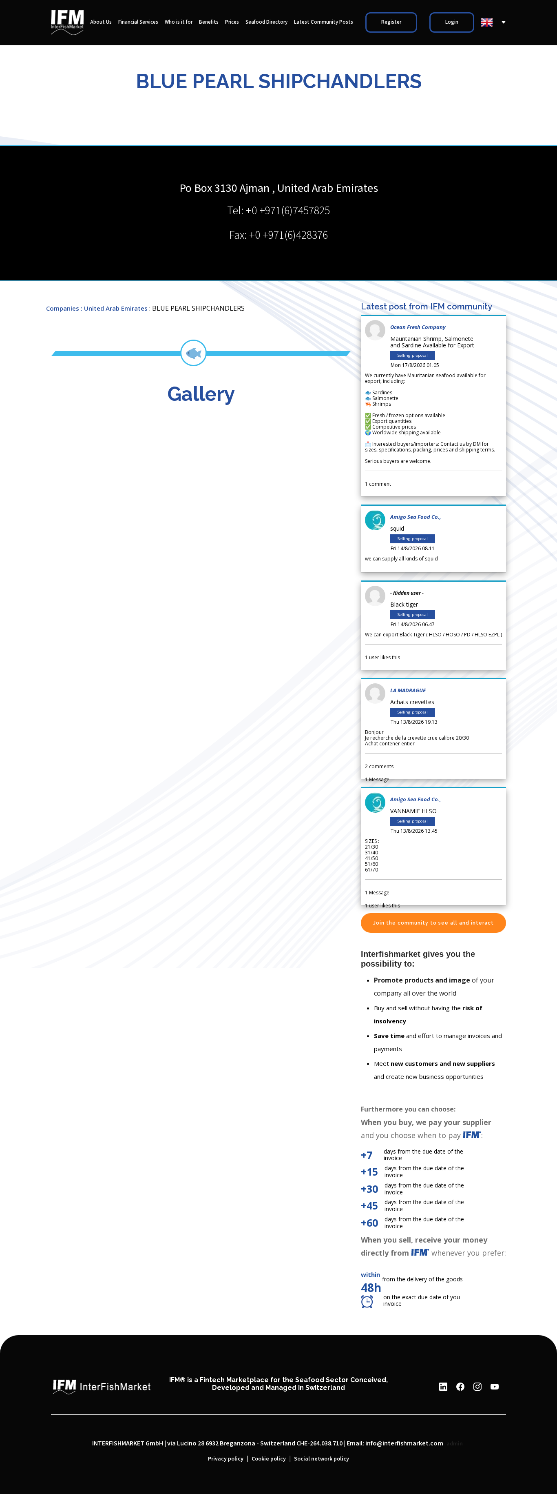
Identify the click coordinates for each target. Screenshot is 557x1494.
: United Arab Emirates (114, 308)
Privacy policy (225, 1459)
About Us (101, 22)
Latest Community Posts (323, 22)
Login (451, 22)
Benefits (209, 22)
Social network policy (321, 1459)
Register (391, 22)
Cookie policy (269, 1459)
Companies (62, 308)
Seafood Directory (266, 22)
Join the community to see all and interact (433, 923)
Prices (232, 22)
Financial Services (138, 22)
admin (454, 1443)
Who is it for (178, 22)
